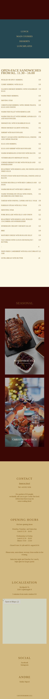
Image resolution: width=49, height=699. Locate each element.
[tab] (24, 31)
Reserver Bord (24, 483)
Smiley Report (24, 682)
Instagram (24, 665)
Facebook (24, 663)
